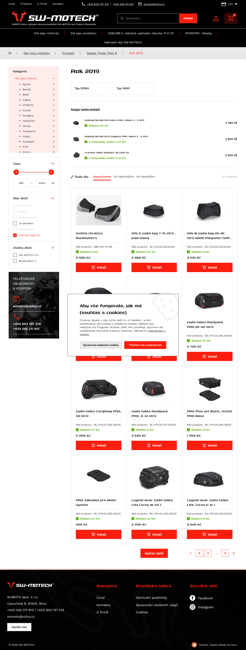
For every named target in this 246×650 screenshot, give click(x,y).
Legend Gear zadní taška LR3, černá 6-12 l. (207, 502)
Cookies (142, 612)
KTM (25, 146)
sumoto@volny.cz (27, 306)
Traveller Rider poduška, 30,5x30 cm (106, 152)
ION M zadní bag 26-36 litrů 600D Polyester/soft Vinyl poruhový (208, 238)
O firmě (42, 3)
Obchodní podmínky (151, 597)
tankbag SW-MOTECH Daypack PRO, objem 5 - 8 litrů (116, 136)
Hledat (188, 18)
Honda (27, 126)
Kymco (27, 152)
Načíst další (154, 553)
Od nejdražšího (145, 176)
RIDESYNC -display (198, 33)
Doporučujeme (102, 176)
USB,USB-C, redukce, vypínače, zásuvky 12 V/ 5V (141, 33)
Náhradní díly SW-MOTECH (123, 42)
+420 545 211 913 (26, 329)
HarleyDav (29, 120)
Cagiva (27, 99)
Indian (26, 136)
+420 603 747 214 (27, 324)
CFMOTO (28, 105)
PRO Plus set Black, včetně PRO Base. (209, 413)
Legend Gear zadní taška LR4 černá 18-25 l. (152, 502)
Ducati (27, 110)
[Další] (233, 553)
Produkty (26, 3)
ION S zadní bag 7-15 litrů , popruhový (153, 235)
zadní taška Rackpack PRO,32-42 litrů (205, 324)
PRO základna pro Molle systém (96, 502)
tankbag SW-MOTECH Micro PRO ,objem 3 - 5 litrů (114, 120)
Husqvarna (29, 131)
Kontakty (58, 3)
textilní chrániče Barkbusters (89, 235)
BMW (26, 94)
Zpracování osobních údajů (157, 605)
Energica (28, 115)
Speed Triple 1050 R (102, 53)
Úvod (12, 3)
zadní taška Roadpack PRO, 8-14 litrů (149, 413)
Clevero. (204, 644)
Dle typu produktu (83, 33)
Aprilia (27, 84)
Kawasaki (28, 141)
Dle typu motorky (46, 33)
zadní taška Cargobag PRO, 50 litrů (98, 413)
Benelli (27, 89)
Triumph (68, 53)
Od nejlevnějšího (124, 176)
